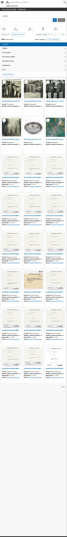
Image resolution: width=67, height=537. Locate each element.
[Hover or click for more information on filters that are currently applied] (46, 40)
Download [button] (16, 29)
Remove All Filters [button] (54, 39)
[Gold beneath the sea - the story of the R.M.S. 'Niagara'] (55, 89)
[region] (33, 59)
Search (5, 16)
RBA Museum (22, 9)
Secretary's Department (13, 186)
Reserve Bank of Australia (9, 9)
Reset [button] (61, 20)
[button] (55, 20)
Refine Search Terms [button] (18, 34)
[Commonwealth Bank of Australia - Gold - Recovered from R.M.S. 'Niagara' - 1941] (11, 127)
